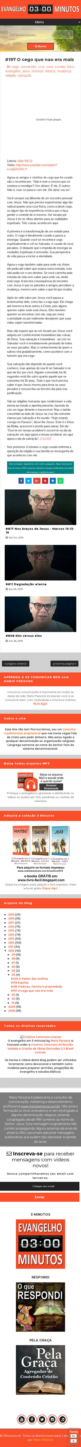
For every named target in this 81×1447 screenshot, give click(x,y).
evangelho (13, 71)
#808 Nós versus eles (24, 636)
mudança (64, 71)
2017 (11, 922)
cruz (41, 67)
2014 (11, 934)
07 (14, 962)
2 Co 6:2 (45, 438)
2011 (11, 946)
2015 (11, 930)
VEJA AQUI (40, 703)
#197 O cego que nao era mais (32, 991)
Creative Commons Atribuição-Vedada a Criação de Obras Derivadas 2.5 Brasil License (40, 1048)
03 (14, 994)
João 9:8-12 (24, 160)
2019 (11, 914)
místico (50, 71)
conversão (28, 67)
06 (14, 966)
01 (13, 1003)
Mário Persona (43, 1440)
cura (49, 67)
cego (15, 67)
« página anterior (16, 663)
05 (14, 970)
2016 (11, 926)
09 (14, 954)
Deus (70, 67)
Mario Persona (60, 1040)
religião (11, 75)
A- (74, 1440)
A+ (73, 1436)
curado (60, 67)
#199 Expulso (20, 982)
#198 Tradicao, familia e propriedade (36, 986)
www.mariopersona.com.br (40, 1106)
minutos (37, 71)
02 (14, 998)
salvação (24, 75)
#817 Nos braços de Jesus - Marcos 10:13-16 (40, 530)
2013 (11, 938)
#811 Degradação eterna (26, 584)
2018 (11, 918)
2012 (11, 942)
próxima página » (64, 663)
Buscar (41, 46)
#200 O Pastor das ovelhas (29, 978)
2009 (12, 1006)
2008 (12, 1010)
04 (14, 975)
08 (14, 958)
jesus (26, 71)
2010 (11, 950)
